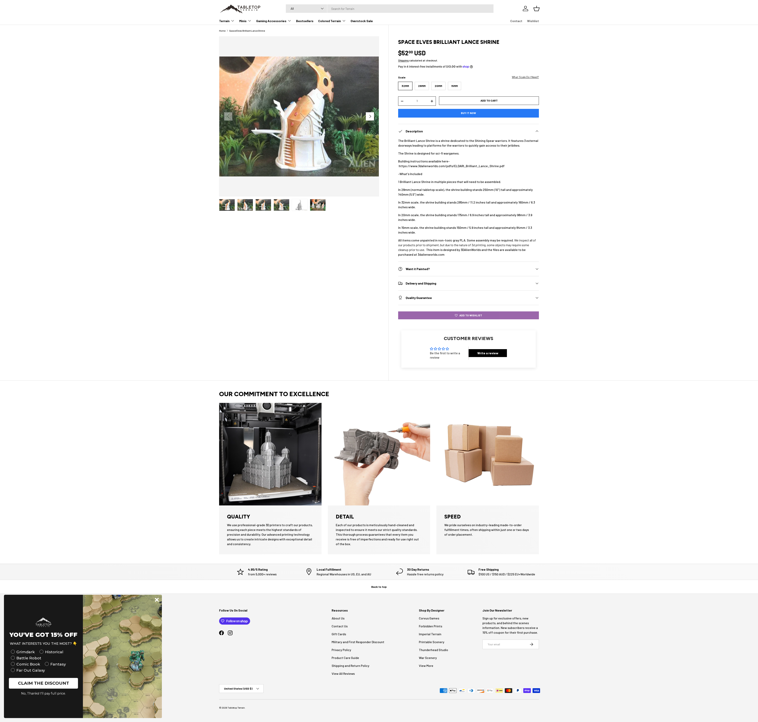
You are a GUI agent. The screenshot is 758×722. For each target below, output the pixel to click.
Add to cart (489, 100)
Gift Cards (339, 634)
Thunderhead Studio (433, 650)
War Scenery (428, 658)
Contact (516, 21)
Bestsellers (304, 21)
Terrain (224, 21)
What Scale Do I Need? (525, 77)
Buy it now (468, 113)
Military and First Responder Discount (358, 642)
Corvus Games (429, 618)
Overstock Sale (362, 21)
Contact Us (340, 626)
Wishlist (533, 21)
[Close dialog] (156, 599)
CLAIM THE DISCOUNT (43, 683)
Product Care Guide (345, 658)
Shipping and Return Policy (350, 665)
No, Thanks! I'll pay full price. (43, 693)
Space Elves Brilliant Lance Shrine (247, 30)
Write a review (487, 353)
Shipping (403, 60)
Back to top (379, 586)
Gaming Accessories (271, 21)
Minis (243, 21)
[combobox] (389, 8)
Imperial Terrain (430, 634)
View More (426, 665)
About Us (338, 618)
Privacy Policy (341, 650)
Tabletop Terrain (236, 707)
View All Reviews (343, 673)
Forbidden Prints (430, 626)
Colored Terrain (329, 21)
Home (222, 30)
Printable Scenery (431, 642)
